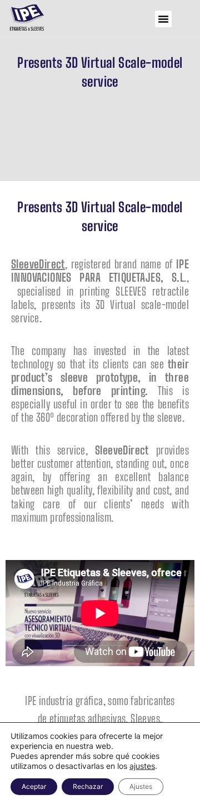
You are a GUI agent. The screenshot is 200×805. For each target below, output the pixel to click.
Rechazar (88, 786)
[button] (163, 19)
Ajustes (140, 786)
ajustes (142, 766)
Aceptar (34, 786)
